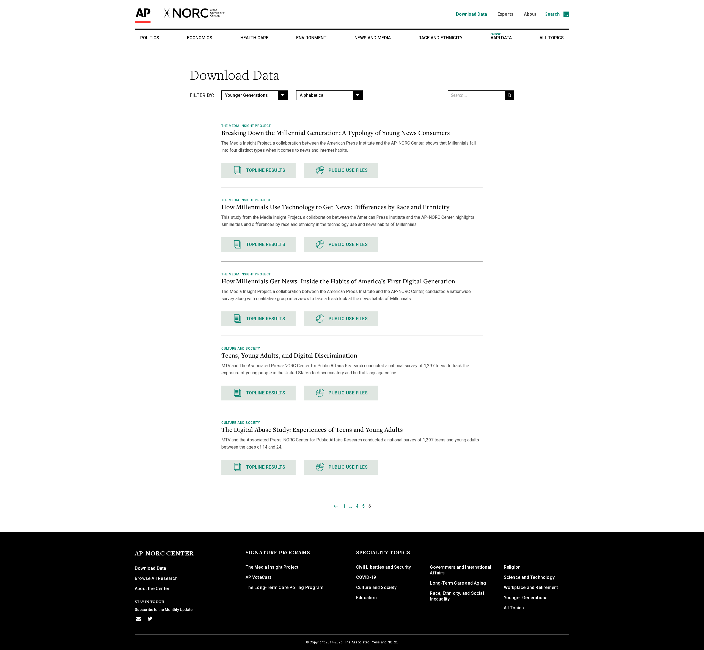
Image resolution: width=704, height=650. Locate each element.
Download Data (471, 14)
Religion (512, 567)
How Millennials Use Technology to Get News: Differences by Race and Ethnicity (335, 207)
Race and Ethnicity (441, 37)
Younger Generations (526, 597)
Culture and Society (240, 348)
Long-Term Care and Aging (458, 583)
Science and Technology (529, 577)
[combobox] (254, 95)
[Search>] (509, 95)
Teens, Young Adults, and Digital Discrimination (289, 355)
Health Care (254, 37)
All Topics (552, 37)
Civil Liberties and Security (383, 567)
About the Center (152, 588)
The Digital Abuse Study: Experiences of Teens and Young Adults (312, 429)
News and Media (372, 37)
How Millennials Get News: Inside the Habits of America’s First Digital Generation (338, 281)
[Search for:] (476, 95)
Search (553, 14)
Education (366, 597)
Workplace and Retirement (531, 587)
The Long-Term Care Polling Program (285, 587)
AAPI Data (501, 36)
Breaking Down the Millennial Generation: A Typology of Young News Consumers (335, 132)
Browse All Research (156, 578)
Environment (311, 37)
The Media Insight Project (246, 126)
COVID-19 (366, 577)
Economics (199, 37)
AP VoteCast (258, 577)
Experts (505, 14)
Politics (149, 37)
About (530, 14)
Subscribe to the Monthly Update (164, 609)
